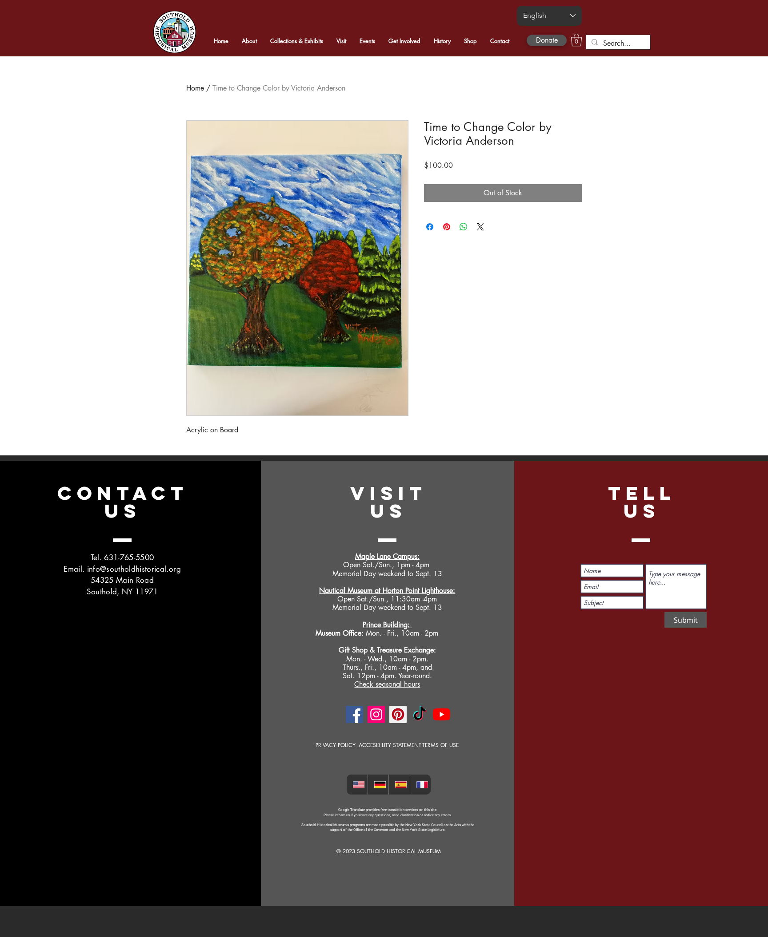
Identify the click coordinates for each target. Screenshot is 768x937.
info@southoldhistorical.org (134, 569)
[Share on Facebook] (429, 226)
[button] (576, 40)
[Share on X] (480, 226)
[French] (420, 785)
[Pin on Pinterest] (446, 226)
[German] (378, 785)
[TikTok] (419, 714)
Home (195, 88)
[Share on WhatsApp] (463, 226)
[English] (357, 785)
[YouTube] (441, 714)
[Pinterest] (398, 714)
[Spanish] (399, 785)
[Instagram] (376, 714)
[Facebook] (354, 714)
